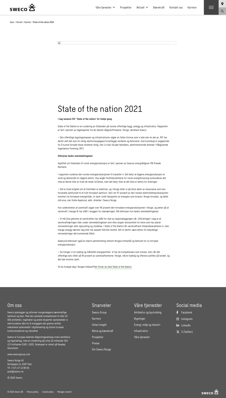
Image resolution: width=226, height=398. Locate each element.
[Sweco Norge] (22, 7)
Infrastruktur (141, 331)
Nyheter (27, 22)
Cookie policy (48, 391)
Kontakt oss (176, 7)
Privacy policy (32, 391)
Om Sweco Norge (101, 349)
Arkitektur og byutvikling (147, 312)
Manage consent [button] (64, 391)
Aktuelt (141, 7)
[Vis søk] (222, 11)
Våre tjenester (103, 7)
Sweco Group (99, 312)
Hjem (12, 22)
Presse (95, 343)
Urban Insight (99, 324)
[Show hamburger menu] (211, 7)
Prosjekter (126, 7)
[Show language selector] (222, 3)
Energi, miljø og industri (147, 324)
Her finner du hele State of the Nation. (113, 266)
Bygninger (139, 318)
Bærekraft (159, 7)
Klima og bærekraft (102, 331)
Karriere (192, 7)
